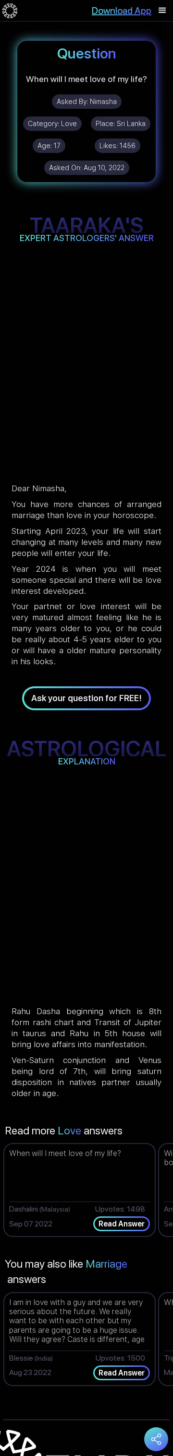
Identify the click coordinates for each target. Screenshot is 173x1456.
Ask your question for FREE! (86, 698)
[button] (162, 10)
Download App (121, 10)
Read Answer (122, 1223)
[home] (10, 10)
